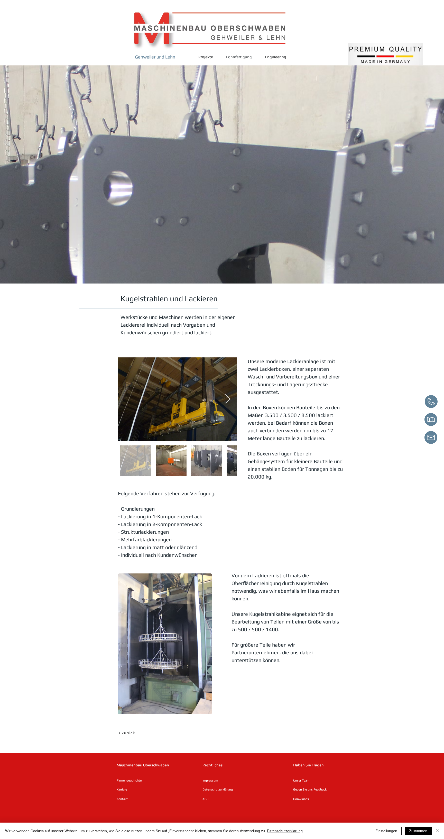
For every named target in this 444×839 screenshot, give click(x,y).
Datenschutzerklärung (285, 830)
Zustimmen (418, 830)
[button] (130, 799)
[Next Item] (228, 399)
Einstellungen (386, 830)
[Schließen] (438, 831)
